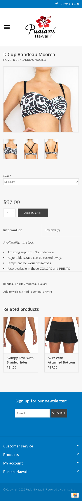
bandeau (8, 284)
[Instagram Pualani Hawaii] (48, 426)
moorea (31, 284)
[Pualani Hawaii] (48, 27)
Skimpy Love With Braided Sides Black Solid (20, 360)
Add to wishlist (12, 292)
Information (12, 230)
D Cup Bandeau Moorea (29, 60)
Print (49, 292)
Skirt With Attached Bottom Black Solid (61, 360)
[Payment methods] (74, 495)
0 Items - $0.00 (69, 4)
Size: (7, 175)
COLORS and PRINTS (55, 268)
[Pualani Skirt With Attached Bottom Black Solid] (61, 335)
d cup (20, 284)
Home (7, 60)
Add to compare (34, 292)
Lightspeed (68, 489)
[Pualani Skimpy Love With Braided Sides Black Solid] (20, 335)
